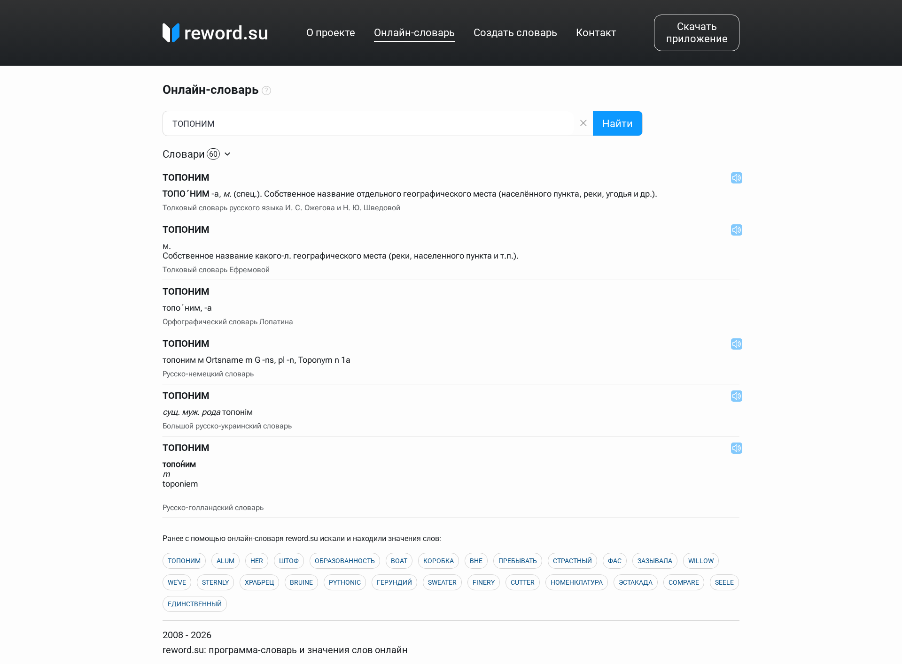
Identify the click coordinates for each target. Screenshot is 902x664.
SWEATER (442, 582)
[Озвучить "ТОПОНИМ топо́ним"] (733, 447)
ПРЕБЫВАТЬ (517, 561)
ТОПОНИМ (184, 561)
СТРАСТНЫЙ (572, 561)
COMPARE (684, 582)
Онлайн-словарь (414, 32)
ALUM (225, 561)
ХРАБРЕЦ (259, 582)
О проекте (330, 32)
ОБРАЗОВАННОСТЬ (345, 561)
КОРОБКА (438, 561)
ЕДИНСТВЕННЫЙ (195, 604)
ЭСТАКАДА (636, 582)
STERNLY (215, 582)
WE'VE (177, 582)
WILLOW (701, 561)
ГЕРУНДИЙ (394, 582)
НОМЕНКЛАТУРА (577, 582)
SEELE (724, 582)
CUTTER (523, 582)
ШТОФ (289, 561)
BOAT (399, 561)
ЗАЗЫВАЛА (655, 561)
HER (256, 561)
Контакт (596, 32)
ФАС (615, 561)
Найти (617, 124)
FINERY (484, 582)
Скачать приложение (697, 33)
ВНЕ (476, 561)
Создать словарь (515, 32)
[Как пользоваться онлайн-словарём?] (266, 91)
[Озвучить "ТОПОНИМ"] (733, 177)
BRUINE (301, 582)
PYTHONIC (345, 582)
